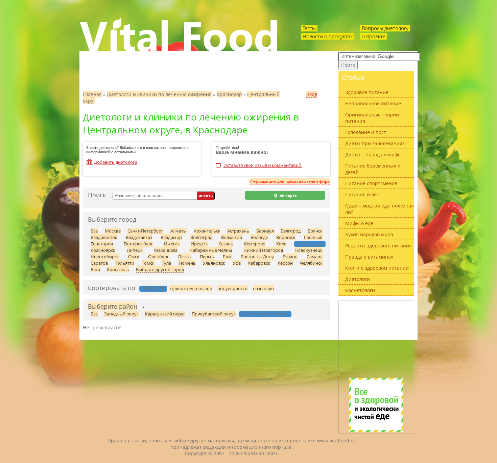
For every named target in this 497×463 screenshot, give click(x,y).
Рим (227, 256)
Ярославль (118, 269)
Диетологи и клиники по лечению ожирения (159, 94)
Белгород (291, 231)
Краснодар (229, 94)
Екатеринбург (138, 244)
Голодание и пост (365, 132)
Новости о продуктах (328, 36)
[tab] (112, 307)
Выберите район (112, 306)
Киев (281, 244)
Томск (148, 263)
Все (94, 231)
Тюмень (187, 263)
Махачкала (166, 250)
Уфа (237, 263)
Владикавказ (139, 237)
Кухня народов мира (369, 234)
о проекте (373, 36)
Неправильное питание (373, 103)
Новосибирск (105, 256)
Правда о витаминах (369, 256)
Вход (311, 94)
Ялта (95, 269)
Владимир (171, 237)
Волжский (231, 237)
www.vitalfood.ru (336, 440)
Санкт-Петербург (145, 231)
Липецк (135, 250)
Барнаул (265, 231)
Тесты (309, 28)
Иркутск (199, 244)
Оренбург (158, 256)
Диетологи (357, 279)
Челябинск (311, 263)
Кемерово (254, 244)
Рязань (290, 256)
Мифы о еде (359, 223)
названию (263, 288)
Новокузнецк (308, 250)
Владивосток (104, 237)
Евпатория (102, 244)
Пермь (207, 256)
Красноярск (103, 250)
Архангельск (207, 231)
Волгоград (201, 237)
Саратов (99, 263)
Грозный (313, 237)
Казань (225, 244)
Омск (133, 256)
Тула (166, 263)
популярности (232, 288)
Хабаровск (259, 263)
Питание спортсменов (371, 183)
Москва (113, 231)
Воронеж (285, 237)
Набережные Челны (210, 250)
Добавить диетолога (115, 162)
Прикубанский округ (214, 314)
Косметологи (360, 290)
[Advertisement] (376, 336)
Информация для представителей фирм (290, 181)
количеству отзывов (190, 288)
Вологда (259, 237)
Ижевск (172, 244)
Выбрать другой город (160, 269)
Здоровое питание (366, 92)
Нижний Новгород (263, 250)
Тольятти (124, 263)
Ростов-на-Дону (257, 256)
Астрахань (238, 231)
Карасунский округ (165, 314)
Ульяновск (214, 263)
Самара (315, 256)
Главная (92, 94)
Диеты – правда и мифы (373, 154)
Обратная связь (259, 453)
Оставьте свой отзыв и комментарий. (262, 165)
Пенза (184, 256)
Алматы (178, 231)
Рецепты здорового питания (378, 245)
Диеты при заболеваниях (375, 143)
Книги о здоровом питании (377, 268)
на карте (288, 195)
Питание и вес (362, 194)
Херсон (285, 263)
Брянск (315, 231)
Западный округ (121, 314)
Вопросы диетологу (385, 28)
